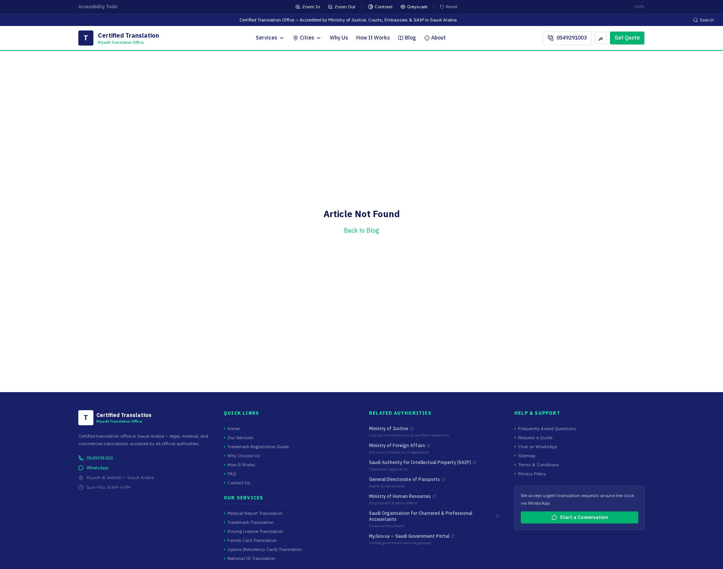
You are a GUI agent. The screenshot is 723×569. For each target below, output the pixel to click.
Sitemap (526, 456)
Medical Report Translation (254, 513)
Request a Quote (535, 438)
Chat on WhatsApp (537, 447)
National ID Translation (251, 558)
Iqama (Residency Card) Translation (264, 549)
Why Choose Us (243, 456)
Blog (410, 38)
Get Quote (627, 38)
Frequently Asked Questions (547, 429)
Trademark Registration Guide (258, 447)
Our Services (240, 438)
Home (233, 429)
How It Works (373, 38)
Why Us (339, 38)
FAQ (231, 474)
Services (266, 38)
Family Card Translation (252, 540)
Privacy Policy (532, 474)
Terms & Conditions (538, 465)
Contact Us (238, 483)
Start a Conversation (584, 517)
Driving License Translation (255, 531)
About (438, 38)
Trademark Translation (250, 522)
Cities (307, 38)
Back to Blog (361, 230)
